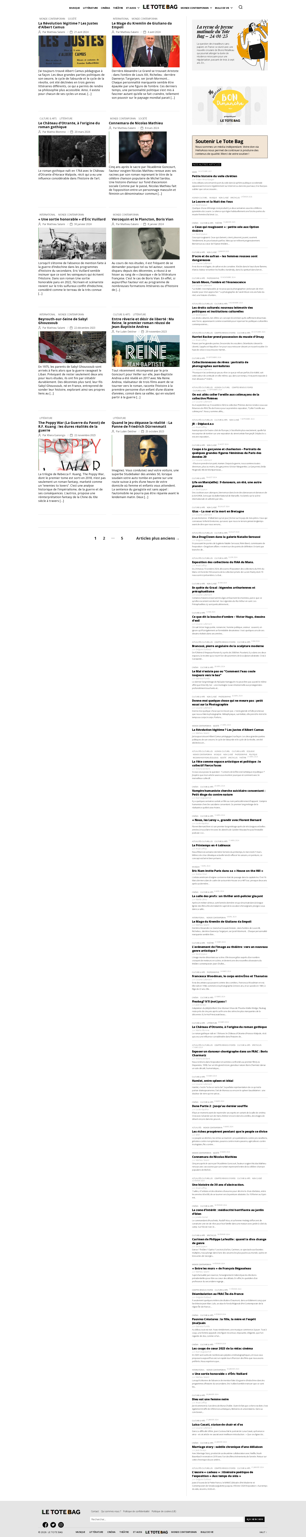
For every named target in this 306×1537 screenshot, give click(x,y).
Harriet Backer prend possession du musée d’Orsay (228, 337)
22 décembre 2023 (84, 327)
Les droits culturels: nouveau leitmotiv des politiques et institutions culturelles (222, 309)
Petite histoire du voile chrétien (214, 176)
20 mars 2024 (82, 132)
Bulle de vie (222, 7)
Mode (194, 172)
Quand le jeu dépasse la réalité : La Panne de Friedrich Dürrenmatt (142, 424)
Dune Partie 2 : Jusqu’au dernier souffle (220, 1106)
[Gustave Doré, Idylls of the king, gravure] (72, 151)
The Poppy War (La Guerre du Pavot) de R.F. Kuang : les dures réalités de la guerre (71, 426)
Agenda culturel (200, 197)
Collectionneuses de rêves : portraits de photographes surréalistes (220, 364)
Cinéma (105, 7)
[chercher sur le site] (240, 7)
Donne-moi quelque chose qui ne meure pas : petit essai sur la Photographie (227, 702)
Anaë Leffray (201, 340)
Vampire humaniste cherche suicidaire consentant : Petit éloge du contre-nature (228, 792)
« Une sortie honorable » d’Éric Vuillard (72, 219)
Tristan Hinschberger (205, 179)
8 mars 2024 (152, 128)
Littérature (90, 7)
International (121, 18)
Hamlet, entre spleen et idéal (212, 1081)
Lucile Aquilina (202, 823)
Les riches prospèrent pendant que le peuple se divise (229, 1131)
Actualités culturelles (202, 303)
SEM (197, 1134)
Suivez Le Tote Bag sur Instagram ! (62, 1525)
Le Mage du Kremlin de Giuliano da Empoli (142, 25)
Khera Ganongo (56, 435)
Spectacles (235, 197)
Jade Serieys (201, 1004)
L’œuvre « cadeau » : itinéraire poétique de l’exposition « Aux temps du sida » (222, 1474)
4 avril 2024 (154, 32)
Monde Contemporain (195, 7)
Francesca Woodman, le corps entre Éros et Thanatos (230, 976)
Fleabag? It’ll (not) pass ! (209, 1001)
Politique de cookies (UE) (164, 1511)
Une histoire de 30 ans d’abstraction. (218, 1184)
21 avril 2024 (81, 32)
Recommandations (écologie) (205, 757)
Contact (95, 1511)
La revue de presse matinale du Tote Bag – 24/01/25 (215, 32)
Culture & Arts (48, 118)
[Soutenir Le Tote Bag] (229, 147)
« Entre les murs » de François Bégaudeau (221, 1268)
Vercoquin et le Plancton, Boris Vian (142, 219)
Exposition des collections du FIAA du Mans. (223, 562)
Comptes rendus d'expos (225, 333)
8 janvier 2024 (156, 224)
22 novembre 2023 (85, 435)
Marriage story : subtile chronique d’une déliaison (227, 1447)
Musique (74, 7)
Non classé (224, 197)
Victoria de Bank (203, 768)
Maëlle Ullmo (201, 899)
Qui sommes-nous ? (111, 1511)
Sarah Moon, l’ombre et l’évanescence (219, 282)
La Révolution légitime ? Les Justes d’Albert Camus (68, 25)
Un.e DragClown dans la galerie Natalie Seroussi (226, 537)
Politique (253, 754)
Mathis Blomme (56, 132)
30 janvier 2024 (82, 224)
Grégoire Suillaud (203, 540)
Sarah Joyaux (201, 204)
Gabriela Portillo (203, 678)
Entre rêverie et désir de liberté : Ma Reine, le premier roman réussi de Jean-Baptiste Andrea (143, 323)
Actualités (196, 1127)
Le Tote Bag (160, 8)
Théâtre (118, 7)
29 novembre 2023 (156, 331)
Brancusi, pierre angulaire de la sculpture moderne (228, 646)
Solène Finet (201, 874)
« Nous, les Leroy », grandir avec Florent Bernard (226, 820)
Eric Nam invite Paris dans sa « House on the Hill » (227, 871)
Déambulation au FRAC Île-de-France (218, 1294)
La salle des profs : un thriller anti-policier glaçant (227, 896)
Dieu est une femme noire (210, 1399)
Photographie (213, 278)
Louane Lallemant (204, 263)
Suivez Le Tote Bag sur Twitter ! (54, 1525)
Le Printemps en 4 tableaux (211, 845)
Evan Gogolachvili (203, 797)
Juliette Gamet (202, 1217)
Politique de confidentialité (136, 1511)
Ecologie (251, 751)
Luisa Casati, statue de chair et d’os (217, 1424)
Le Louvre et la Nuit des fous (212, 201)
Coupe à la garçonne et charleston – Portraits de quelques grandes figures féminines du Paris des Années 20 (226, 453)
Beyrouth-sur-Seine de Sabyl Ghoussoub (62, 321)
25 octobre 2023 (155, 431)
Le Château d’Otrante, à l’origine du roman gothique (69, 125)
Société (72, 18)
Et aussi (131, 7)
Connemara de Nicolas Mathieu (136, 123)
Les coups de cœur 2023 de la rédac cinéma (222, 1348)
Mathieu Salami (56, 32)
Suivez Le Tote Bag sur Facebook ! (46, 1525)
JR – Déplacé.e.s (203, 424)
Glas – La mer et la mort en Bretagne (218, 511)
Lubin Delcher (128, 331)
